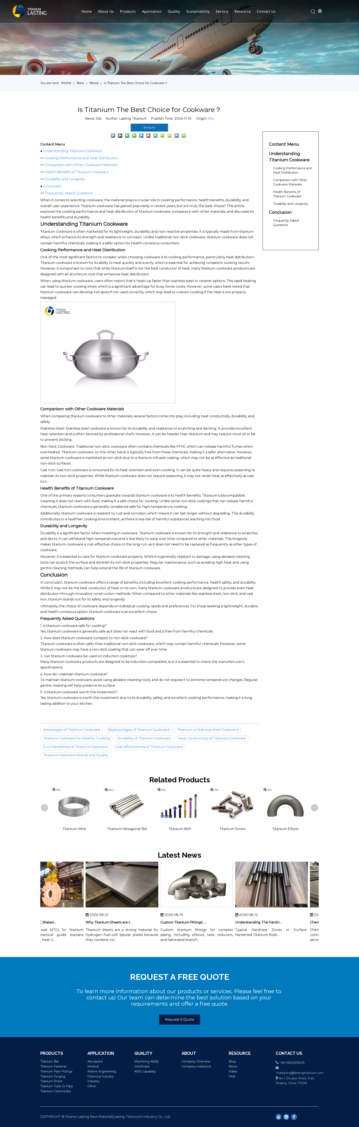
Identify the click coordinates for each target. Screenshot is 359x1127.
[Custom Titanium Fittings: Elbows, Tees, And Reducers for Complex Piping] (182, 907)
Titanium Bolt (126, 829)
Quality (174, 11)
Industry (93, 1081)
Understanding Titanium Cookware (72, 151)
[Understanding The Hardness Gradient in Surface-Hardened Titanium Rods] (256, 907)
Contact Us (266, 11)
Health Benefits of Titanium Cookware (77, 172)
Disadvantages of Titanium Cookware (139, 730)
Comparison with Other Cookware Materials (81, 165)
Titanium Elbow (232, 829)
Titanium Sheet (51, 1081)
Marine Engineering (101, 1071)
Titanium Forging (52, 1076)
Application (152, 11)
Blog (232, 1061)
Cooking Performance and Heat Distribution (81, 158)
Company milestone (196, 1066)
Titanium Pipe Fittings (56, 1071)
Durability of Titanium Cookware (144, 738)
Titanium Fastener (53, 1066)
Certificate (142, 1066)
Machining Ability (146, 1061)
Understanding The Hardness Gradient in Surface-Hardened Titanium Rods (243, 922)
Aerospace (95, 1061)
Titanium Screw (179, 829)
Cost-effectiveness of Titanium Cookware (149, 747)
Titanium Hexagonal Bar (74, 829)
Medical (93, 1066)
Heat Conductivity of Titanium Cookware (212, 738)
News (233, 1066)
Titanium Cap (285, 792)
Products (128, 11)
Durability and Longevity (65, 179)
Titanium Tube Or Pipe (56, 1086)
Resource (243, 11)
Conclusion (52, 186)
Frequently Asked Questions (69, 193)
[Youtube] (279, 1117)
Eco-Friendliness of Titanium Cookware (75, 747)
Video (233, 1071)
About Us (106, 11)
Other (91, 1086)
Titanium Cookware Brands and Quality (75, 755)
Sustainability (198, 11)
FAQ (232, 1076)
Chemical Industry (100, 1076)
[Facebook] (294, 1117)
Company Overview (196, 1061)
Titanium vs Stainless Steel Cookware (208, 730)
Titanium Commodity (55, 1091)
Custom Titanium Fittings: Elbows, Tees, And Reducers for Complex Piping (169, 922)
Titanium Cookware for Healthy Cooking (76, 738)
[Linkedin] (286, 1117)
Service (222, 11)
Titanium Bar (49, 1061)
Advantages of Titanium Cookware (71, 730)
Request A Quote (179, 1019)
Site (211, 119)
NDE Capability (145, 1071)
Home (87, 11)
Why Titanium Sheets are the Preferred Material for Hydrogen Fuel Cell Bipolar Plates (94, 922)
